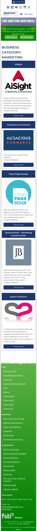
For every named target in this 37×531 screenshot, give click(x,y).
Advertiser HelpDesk (10, 489)
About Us (6, 392)
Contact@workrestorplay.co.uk (12, 507)
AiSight (18, 64)
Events (13, 341)
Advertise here (19, 2)
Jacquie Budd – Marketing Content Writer (18, 234)
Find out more (19, 116)
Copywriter (14, 282)
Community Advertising (11, 462)
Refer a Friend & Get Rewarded (14, 384)
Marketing (14, 160)
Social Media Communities (13, 375)
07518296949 (6, 509)
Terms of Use (8, 408)
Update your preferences (12, 427)
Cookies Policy (8, 404)
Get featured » (27, 37)
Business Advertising (10, 458)
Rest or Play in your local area (13, 419)
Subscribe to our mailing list (13, 423)
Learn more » (11, 37)
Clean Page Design (18, 174)
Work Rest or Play (9, 371)
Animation (14, 110)
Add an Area (7, 379)
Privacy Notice (8, 400)
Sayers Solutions (18, 296)
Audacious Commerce (18, 124)
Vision (5, 388)
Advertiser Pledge (9, 485)
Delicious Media (29, 521)
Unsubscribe (7, 431)
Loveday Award (8, 396)
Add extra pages (9, 470)
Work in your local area (11, 449)
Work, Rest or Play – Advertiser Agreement (14, 479)
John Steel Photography (23, 523)
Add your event (8, 435)
